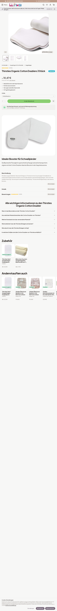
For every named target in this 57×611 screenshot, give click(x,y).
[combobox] (28, 96)
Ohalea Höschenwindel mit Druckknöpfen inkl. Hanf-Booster (48, 293)
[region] (28, 1)
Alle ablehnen (40, 608)
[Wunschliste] (46, 4)
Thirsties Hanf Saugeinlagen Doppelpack (6, 260)
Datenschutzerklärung (10, 605)
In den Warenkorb (29, 101)
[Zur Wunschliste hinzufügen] (53, 101)
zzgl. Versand (12, 80)
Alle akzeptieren (50, 608)
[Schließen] (54, 9)
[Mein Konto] (50, 4)
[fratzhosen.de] (15, 5)
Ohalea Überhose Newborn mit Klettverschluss (21, 293)
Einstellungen (31, 608)
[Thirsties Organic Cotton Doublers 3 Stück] (6, 58)
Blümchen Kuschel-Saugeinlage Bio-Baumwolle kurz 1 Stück (21, 260)
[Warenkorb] (53, 4)
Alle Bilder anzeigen (48, 52)
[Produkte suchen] (43, 4)
